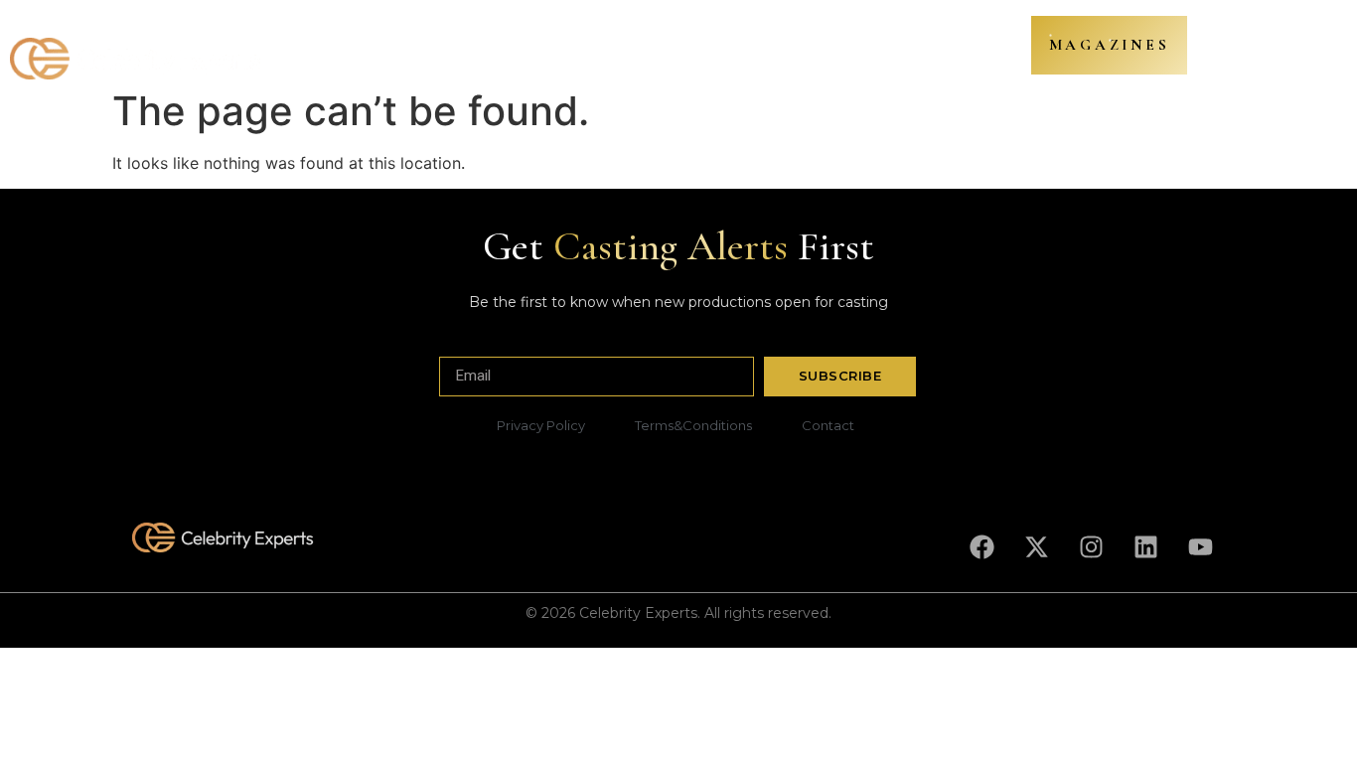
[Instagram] (1091, 547)
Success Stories (766, 49)
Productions (366, 49)
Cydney (657, 49)
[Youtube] (1200, 547)
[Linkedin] (1145, 547)
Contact (951, 49)
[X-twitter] (1036, 547)
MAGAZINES (1109, 45)
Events (871, 49)
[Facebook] (981, 547)
